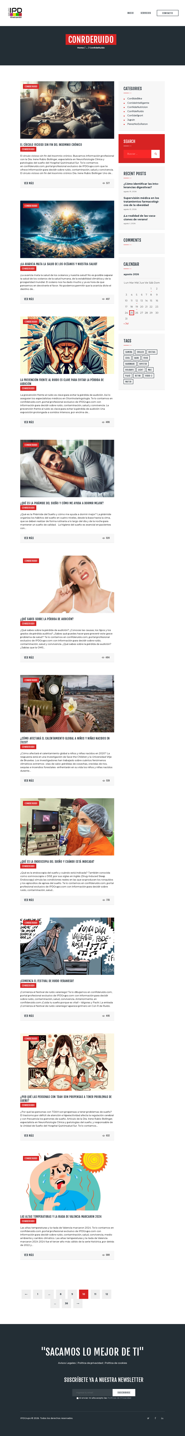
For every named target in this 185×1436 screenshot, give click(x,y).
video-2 (148, 376)
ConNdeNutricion (137, 107)
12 (108, 1294)
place (128, 376)
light (141, 370)
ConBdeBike (134, 98)
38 (68, 1303)
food (145, 358)
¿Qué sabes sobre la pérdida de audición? (47, 619)
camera (128, 352)
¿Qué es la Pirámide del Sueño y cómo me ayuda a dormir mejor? (62, 503)
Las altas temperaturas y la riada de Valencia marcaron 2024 (61, 1216)
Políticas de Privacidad (119, 1398)
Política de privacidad (90, 1363)
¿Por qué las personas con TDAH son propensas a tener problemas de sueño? (66, 1099)
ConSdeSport (135, 115)
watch (128, 381)
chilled (140, 352)
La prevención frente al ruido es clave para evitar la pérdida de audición (62, 382)
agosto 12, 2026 (130, 209)
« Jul (126, 323)
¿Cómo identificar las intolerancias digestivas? (141, 185)
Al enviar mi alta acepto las (104, 1398)
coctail (152, 352)
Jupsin (131, 119)
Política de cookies (116, 1363)
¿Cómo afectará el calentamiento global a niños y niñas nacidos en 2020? (65, 740)
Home (80, 47)
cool (127, 358)
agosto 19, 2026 (130, 191)
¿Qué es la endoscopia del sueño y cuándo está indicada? (57, 861)
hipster (143, 364)
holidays (129, 370)
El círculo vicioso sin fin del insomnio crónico (51, 145)
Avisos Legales (67, 1363)
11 (97, 1294)
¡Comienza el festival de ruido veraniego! (47, 981)
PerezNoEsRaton (137, 124)
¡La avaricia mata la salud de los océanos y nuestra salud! (58, 264)
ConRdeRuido (31, 86)
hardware (130, 364)
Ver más (29, 183)
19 (137, 306)
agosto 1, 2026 (129, 223)
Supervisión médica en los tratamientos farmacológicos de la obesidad (141, 201)
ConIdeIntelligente (138, 103)
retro (138, 376)
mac (150, 370)
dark (136, 358)
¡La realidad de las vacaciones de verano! (140, 217)
